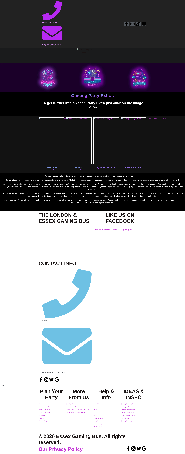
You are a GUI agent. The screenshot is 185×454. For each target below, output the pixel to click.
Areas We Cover (98, 404)
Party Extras (42, 415)
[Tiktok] (138, 24)
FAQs (95, 409)
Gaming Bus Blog (126, 421)
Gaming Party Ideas (127, 407)
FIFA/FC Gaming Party (128, 415)
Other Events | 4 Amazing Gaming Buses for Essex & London (79, 409)
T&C (94, 412)
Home (40, 404)
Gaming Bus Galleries (127, 404)
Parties (95, 407)
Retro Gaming (125, 418)
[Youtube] (144, 24)
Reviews (41, 418)
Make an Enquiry (44, 421)
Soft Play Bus (70, 404)
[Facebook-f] (126, 24)
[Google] (56, 379)
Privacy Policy (97, 426)
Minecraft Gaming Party (128, 412)
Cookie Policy (97, 424)
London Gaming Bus (45, 409)
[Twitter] (51, 379)
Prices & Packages (44, 412)
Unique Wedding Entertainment (76, 412)
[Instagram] (132, 24)
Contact (95, 415)
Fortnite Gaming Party (128, 409)
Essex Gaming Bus (44, 407)
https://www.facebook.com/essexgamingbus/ (112, 230)
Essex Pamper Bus (72, 407)
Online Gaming (98, 418)
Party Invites (97, 421)
